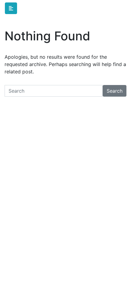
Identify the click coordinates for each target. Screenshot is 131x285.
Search (114, 91)
